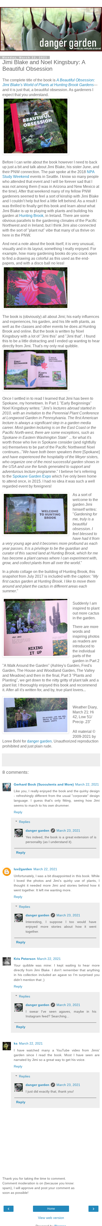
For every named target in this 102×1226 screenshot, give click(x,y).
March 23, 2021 (68, 830)
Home (51, 1208)
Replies (24, 822)
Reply (18, 812)
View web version (51, 1218)
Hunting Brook (31, 216)
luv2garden (23, 869)
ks (16, 1043)
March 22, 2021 (87, 784)
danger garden (39, 741)
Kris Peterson (25, 959)
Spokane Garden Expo (32, 476)
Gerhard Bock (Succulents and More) (44, 784)
